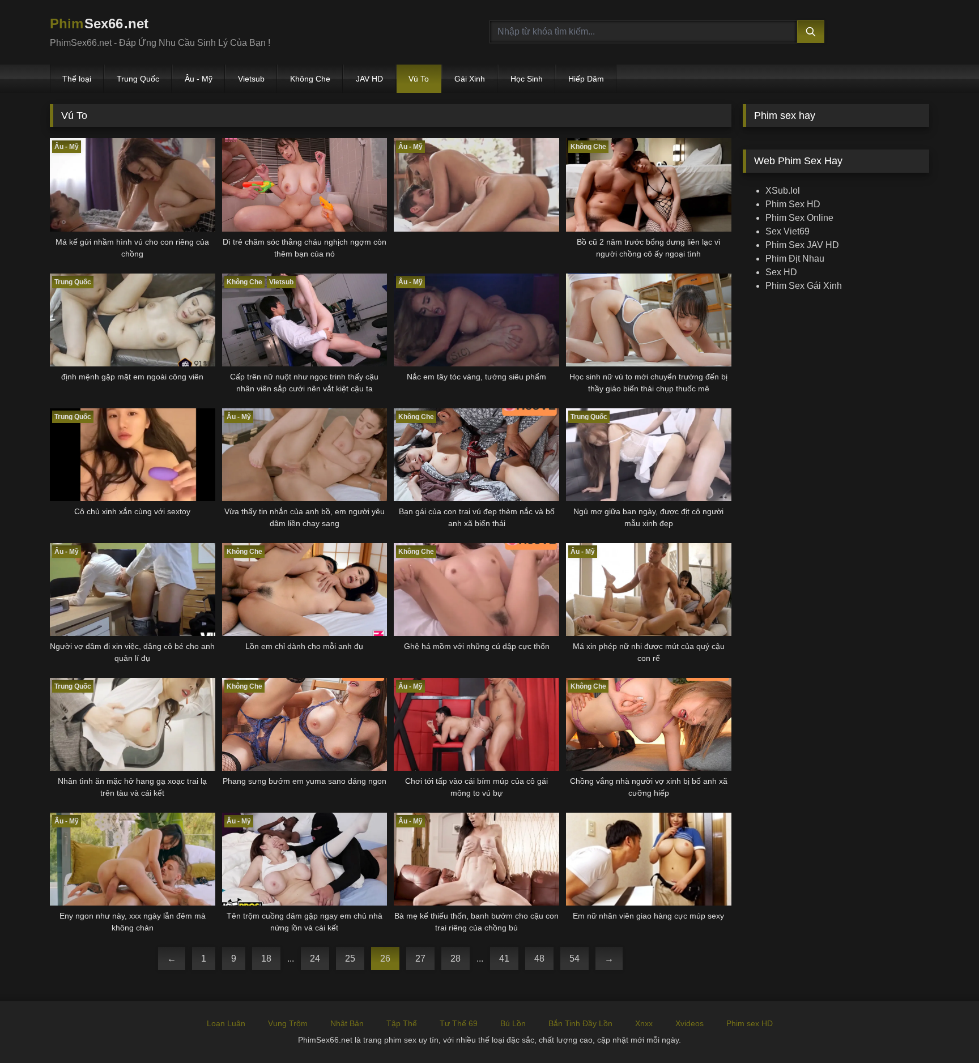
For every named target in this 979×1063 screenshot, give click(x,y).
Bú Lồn (513, 1023)
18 (266, 958)
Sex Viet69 (787, 231)
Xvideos (689, 1023)
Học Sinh (526, 78)
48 (539, 958)
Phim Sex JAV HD (802, 245)
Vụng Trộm (288, 1023)
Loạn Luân (226, 1023)
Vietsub (251, 78)
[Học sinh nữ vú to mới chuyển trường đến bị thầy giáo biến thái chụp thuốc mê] (648, 320)
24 (315, 958)
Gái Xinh (469, 78)
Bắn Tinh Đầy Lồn (580, 1023)
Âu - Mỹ (198, 78)
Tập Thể (401, 1023)
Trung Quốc (138, 78)
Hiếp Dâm (586, 78)
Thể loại (76, 78)
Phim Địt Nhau (794, 258)
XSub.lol (782, 190)
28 (455, 958)
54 (574, 958)
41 (504, 958)
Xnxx (644, 1023)
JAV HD (369, 78)
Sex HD (781, 272)
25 (350, 958)
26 (385, 958)
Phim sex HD (749, 1023)
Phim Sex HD (792, 204)
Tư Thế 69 (459, 1023)
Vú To (418, 78)
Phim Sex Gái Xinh (803, 286)
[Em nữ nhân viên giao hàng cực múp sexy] (648, 859)
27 (420, 958)
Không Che (310, 78)
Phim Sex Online (799, 218)
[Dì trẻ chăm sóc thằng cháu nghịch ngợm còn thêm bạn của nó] (305, 184)
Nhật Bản (347, 1023)
